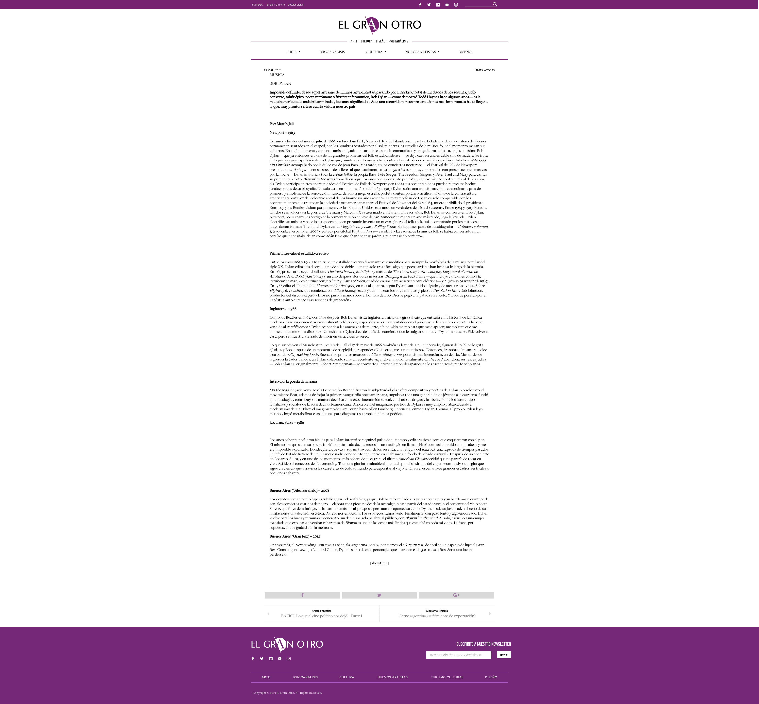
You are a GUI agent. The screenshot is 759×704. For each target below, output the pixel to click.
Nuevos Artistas (418, 52)
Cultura (372, 52)
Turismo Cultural (447, 677)
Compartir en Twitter (379, 595)
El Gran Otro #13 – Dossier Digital (285, 4)
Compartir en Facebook (302, 595)
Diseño (465, 51)
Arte (289, 52)
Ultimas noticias (484, 70)
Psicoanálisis (332, 51)
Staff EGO (257, 4)
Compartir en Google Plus (456, 595)
